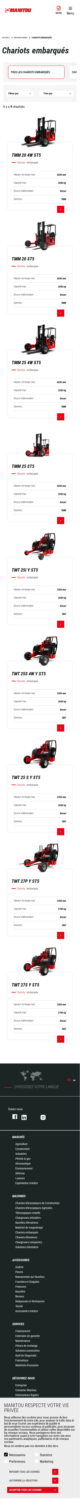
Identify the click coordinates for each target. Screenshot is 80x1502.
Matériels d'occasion (26, 1365)
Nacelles (20, 1291)
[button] (70, 10)
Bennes (19, 1296)
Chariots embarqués (26, 1232)
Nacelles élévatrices (26, 1222)
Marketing (46, 1461)
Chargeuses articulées (28, 1217)
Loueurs (20, 1178)
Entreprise (21, 1385)
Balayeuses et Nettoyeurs (29, 1301)
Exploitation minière (26, 1183)
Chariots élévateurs (26, 1237)
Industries (21, 1153)
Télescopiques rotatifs (27, 1212)
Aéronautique (23, 1163)
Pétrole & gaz (22, 1158)
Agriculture (21, 1144)
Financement (22, 1331)
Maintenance (22, 1340)
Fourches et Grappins (27, 1281)
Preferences (17, 1461)
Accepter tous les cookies (25, 1489)
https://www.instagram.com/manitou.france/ (45, 1116)
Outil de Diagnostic (25, 1355)
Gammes (18, 199)
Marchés (18, 1137)
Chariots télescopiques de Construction (37, 1203)
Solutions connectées (27, 1350)
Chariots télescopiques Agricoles (33, 1208)
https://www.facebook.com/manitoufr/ (12, 1116)
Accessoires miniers (26, 1311)
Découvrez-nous (23, 1378)
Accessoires (20, 1260)
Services (18, 1324)
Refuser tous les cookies (24, 1471)
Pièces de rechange (26, 1345)
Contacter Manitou (25, 1390)
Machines (19, 1196)
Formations (21, 1360)
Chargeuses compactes (28, 1242)
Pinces (19, 1272)
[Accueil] (18, 10)
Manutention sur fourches (29, 1276)
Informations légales (27, 1395)
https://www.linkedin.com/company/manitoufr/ (26, 1116)
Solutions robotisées (26, 1247)
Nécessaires (17, 1455)
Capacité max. (20, 183)
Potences (20, 1286)
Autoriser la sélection (23, 1480)
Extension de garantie (27, 1336)
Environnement (24, 1168)
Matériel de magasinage (29, 1227)
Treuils (19, 1306)
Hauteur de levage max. (24, 175)
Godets (19, 1267)
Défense (20, 1173)
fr (69, 1080)
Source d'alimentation (24, 191)
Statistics (46, 1455)
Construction (22, 1148)
